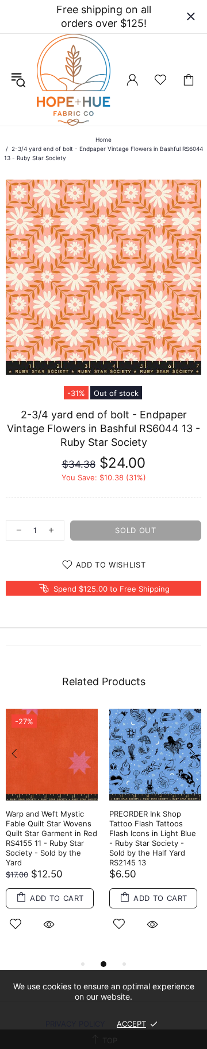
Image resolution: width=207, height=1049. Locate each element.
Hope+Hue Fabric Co (73, 80)
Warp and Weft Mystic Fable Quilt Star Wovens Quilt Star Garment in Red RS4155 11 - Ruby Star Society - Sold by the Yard (51, 838)
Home (103, 139)
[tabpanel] (51, 833)
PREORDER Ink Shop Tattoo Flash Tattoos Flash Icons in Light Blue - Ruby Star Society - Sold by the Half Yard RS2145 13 (152, 838)
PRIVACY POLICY (75, 1023)
